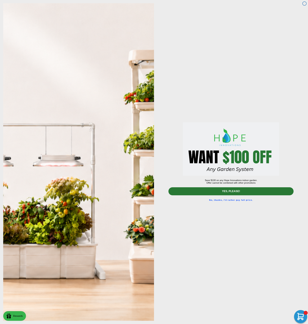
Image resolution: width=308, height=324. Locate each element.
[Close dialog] (304, 3)
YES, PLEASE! (231, 191)
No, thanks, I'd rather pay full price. (231, 200)
